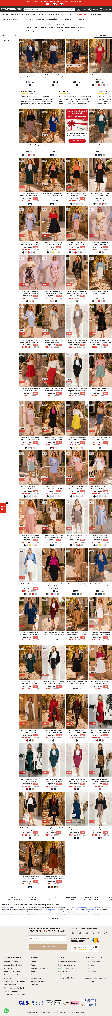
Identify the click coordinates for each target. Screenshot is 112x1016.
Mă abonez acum (48, 947)
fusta (8, 907)
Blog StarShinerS (10, 985)
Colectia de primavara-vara (95, 978)
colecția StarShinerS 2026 (87, 907)
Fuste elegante (49, 909)
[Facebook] (73, 933)
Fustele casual (55, 914)
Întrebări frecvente (38, 981)
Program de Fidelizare (12, 971)
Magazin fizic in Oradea (13, 965)
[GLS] (25, 1004)
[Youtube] (93, 933)
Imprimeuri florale (91, 975)
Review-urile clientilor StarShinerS (12, 976)
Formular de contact (68, 962)
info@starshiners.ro (67, 965)
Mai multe (56, 919)
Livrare (33, 962)
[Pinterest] (99, 933)
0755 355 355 (65, 971)
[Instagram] (86, 933)
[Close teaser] (7, 503)
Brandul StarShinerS (11, 962)
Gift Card (34, 985)
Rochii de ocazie (91, 968)
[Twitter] (80, 933)
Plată (33, 965)
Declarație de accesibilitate (14, 995)
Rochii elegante (90, 965)
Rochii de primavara (92, 962)
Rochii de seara (90, 971)
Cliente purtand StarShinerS (14, 981)
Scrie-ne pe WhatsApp (69, 968)
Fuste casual (18, 914)
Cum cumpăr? (36, 978)
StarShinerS (48, 1013)
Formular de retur (37, 975)
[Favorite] (90, 9)
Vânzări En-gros (10, 968)
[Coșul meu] (101, 9)
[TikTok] (105, 933)
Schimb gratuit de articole (41, 968)
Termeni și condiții (11, 991)
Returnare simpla (37, 971)
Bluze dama (89, 981)
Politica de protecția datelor (14, 988)
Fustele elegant (90, 909)
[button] (3, 508)
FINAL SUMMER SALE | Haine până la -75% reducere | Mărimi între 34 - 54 (56, 2)
